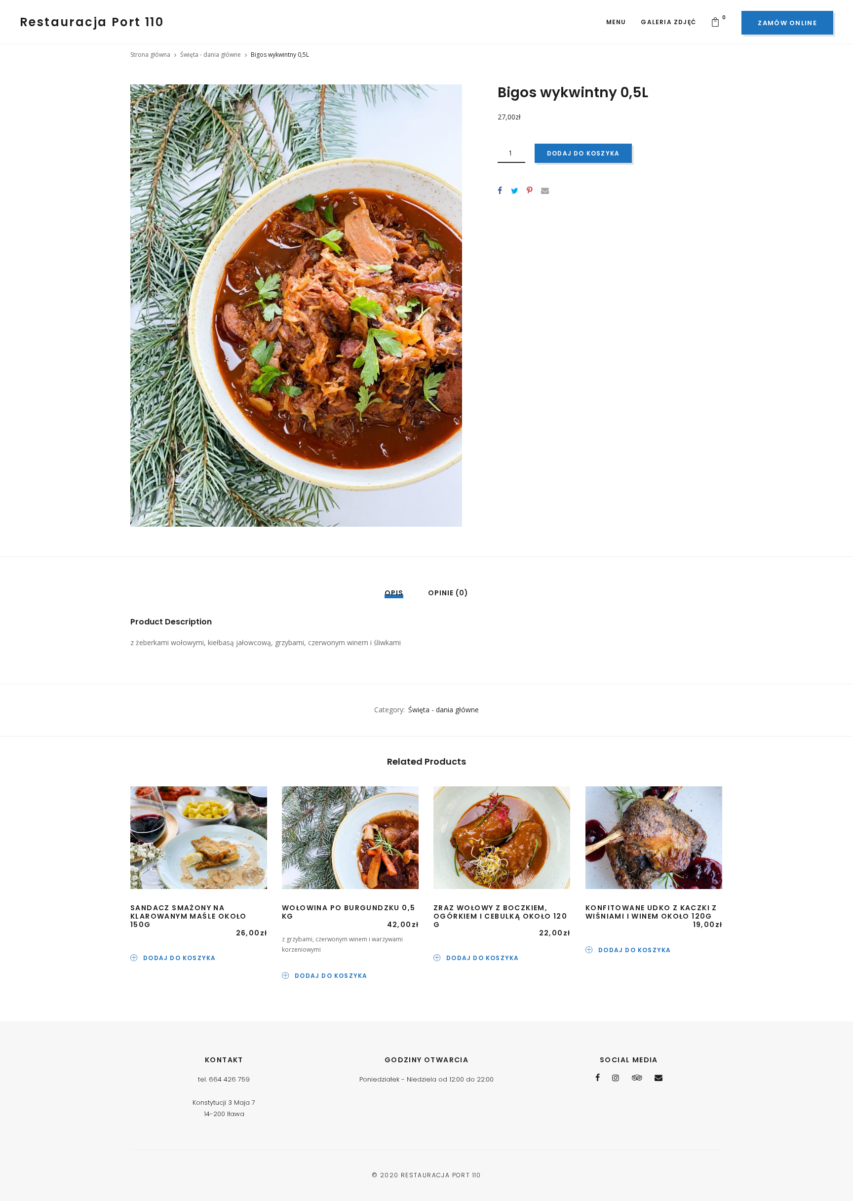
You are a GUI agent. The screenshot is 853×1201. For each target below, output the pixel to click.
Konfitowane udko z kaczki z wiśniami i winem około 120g (651, 912)
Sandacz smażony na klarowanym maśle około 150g (188, 916)
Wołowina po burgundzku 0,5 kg (348, 912)
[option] (296, 305)
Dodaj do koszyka (583, 153)
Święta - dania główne (210, 54)
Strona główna (150, 54)
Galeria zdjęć (668, 22)
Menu (616, 22)
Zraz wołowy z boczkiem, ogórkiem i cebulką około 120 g (500, 916)
